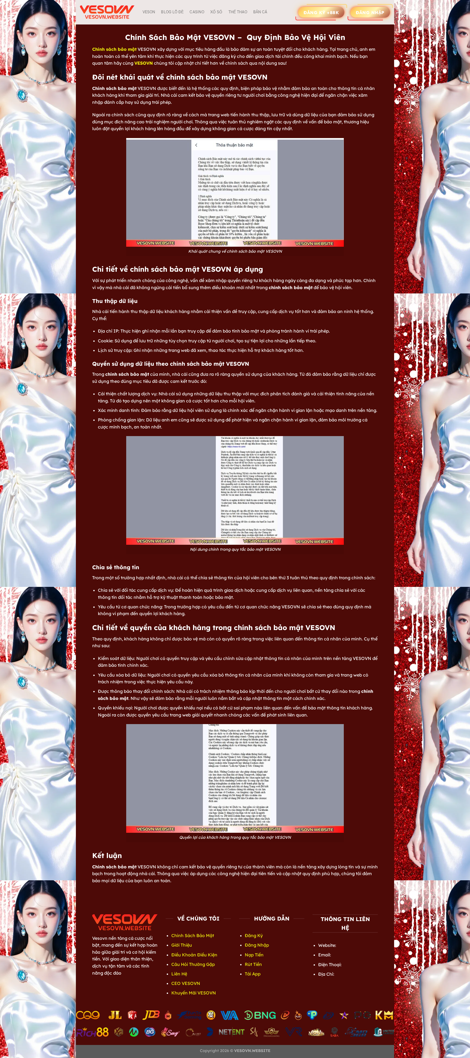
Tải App (253, 973)
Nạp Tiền (254, 954)
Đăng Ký (254, 935)
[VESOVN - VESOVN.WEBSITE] (107, 12)
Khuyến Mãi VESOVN (193, 993)
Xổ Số (216, 12)
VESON (149, 12)
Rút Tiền (253, 964)
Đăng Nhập (257, 945)
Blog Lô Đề (172, 12)
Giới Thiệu (181, 945)
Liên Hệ (179, 973)
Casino (197, 12)
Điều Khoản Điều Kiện (194, 954)
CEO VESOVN (185, 983)
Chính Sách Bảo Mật (192, 935)
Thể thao (237, 12)
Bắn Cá (260, 12)
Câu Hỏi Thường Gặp (193, 964)
